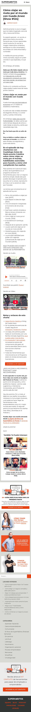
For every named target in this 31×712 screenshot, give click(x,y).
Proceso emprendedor (13, 650)
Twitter (24, 330)
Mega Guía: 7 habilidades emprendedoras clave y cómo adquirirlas (14, 607)
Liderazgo (8, 642)
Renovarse (8, 652)
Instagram (9, 330)
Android (6, 287)
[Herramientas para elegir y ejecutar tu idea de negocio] (15, 572)
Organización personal (13, 647)
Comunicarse (9, 629)
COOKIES (21, 705)
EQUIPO (8, 702)
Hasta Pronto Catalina (13, 321)
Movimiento (9, 644)
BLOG (15, 702)
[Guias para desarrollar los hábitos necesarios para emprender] (15, 551)
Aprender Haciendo (12, 624)
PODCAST (22, 702)
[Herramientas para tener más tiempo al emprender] (15, 529)
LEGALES (15, 708)
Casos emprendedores (13, 626)
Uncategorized (10, 658)
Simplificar (8, 655)
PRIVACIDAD (11, 705)
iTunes (21, 285)
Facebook (16, 330)
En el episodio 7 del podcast (15, 340)
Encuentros (9, 636)
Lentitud (8, 639)
